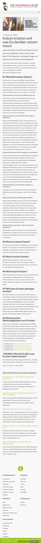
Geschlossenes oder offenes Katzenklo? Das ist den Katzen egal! (20, 394)
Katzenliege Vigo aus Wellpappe (22, 348)
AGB (4, 502)
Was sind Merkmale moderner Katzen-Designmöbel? (17, 443)
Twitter (5, 531)
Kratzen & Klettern (8, 489)
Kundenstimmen (7, 523)
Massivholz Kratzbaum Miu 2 (22, 346)
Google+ (5, 533)
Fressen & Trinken (8, 492)
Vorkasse (23, 505)
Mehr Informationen (23, 541)
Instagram (6, 536)
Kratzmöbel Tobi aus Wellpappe (23, 350)
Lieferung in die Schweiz (10, 513)
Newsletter (6, 526)
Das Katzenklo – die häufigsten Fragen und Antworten (18, 378)
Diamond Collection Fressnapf (9, 483)
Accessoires (6, 479)
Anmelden (23, 492)
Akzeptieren (34, 541)
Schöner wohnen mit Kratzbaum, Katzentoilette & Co (20, 427)
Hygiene (5, 495)
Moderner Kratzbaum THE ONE (23, 344)
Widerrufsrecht (7, 507)
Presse (22, 484)
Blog (21, 487)
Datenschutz (6, 505)
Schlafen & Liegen (8, 487)
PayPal (22, 502)
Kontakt (22, 489)
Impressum (6, 515)
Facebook (5, 528)
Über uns (23, 481)
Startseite (23, 479)
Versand (5, 510)
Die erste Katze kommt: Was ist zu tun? (17, 409)
